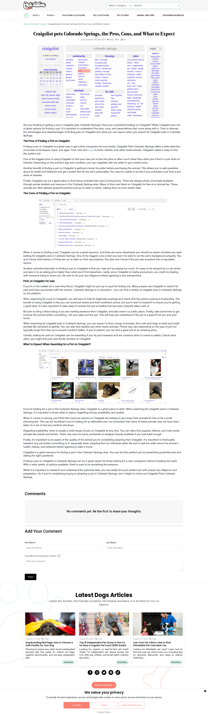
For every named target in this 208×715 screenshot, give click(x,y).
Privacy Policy (104, 712)
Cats (35, 15)
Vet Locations (101, 15)
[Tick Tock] (117, 672)
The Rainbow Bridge (173, 15)
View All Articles (103, 685)
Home (26, 24)
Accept (76, 705)
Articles (34, 24)
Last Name (111, 542)
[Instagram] (97, 672)
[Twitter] (104, 672)
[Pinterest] (111, 672)
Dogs (50, 15)
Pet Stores (123, 15)
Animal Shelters (145, 15)
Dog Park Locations (73, 15)
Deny (104, 705)
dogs (91, 149)
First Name (30, 542)
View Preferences (131, 705)
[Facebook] (90, 672)
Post (30, 576)
